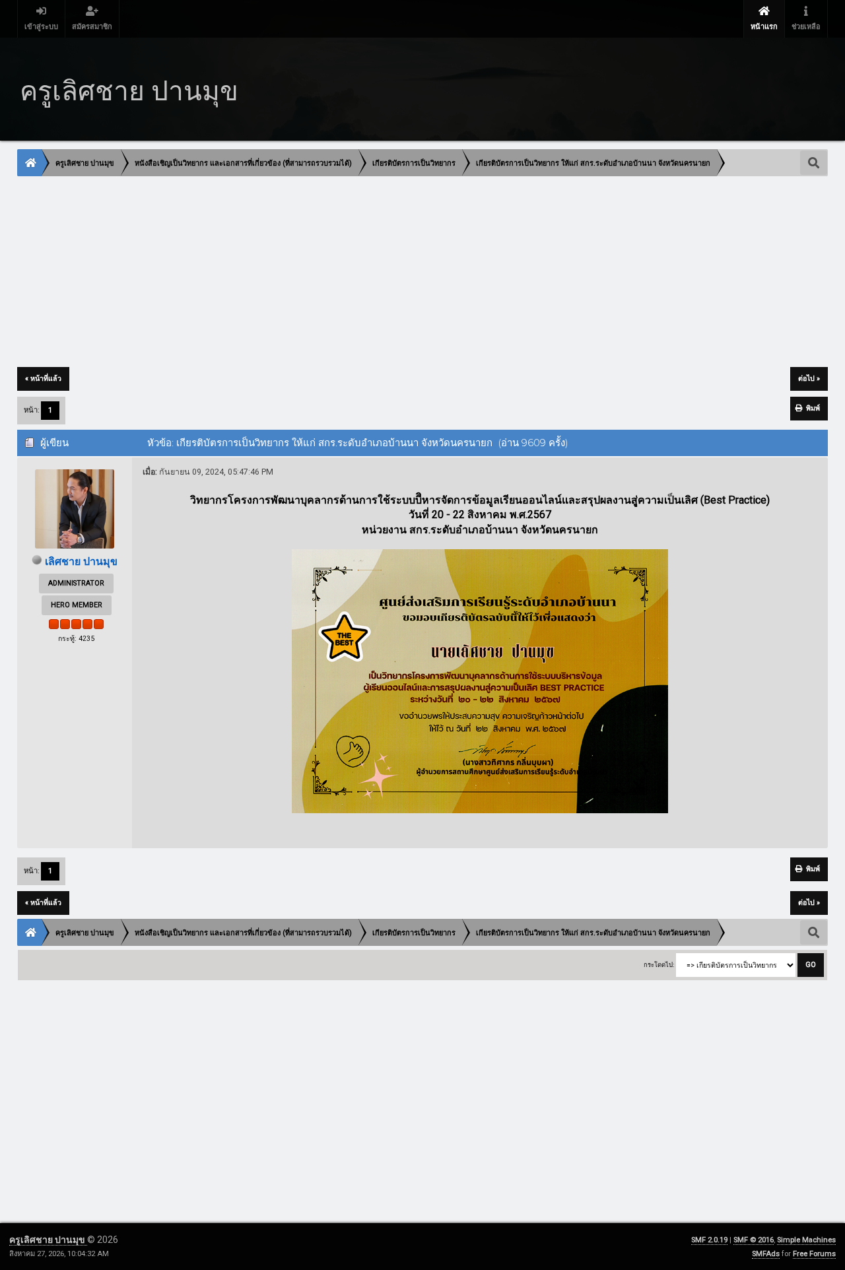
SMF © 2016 (753, 1240)
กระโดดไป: (659, 964)
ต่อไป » (809, 378)
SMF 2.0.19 (709, 1240)
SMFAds (766, 1254)
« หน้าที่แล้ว (43, 378)
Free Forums (814, 1254)
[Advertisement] (414, 272)
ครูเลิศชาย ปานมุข (48, 1239)
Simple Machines (806, 1240)
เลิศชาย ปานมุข (81, 561)
